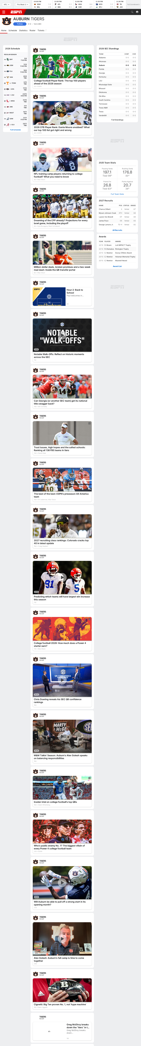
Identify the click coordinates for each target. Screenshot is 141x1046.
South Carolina (104, 100)
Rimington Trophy (122, 249)
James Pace (103, 221)
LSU (100, 81)
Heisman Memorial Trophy (125, 257)
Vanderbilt (103, 115)
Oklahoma (103, 92)
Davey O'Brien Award (123, 253)
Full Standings (117, 120)
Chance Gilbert (104, 209)
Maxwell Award (121, 261)
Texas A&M (103, 108)
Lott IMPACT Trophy (123, 245)
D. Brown (108, 245)
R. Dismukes (109, 249)
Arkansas (102, 61)
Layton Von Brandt (106, 217)
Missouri (102, 88)
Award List (117, 266)
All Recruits (117, 230)
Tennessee (103, 104)
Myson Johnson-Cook (107, 213)
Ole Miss (102, 96)
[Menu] (3, 12)
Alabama (102, 58)
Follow (20, 24)
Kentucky (102, 77)
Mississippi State (105, 85)
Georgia (102, 73)
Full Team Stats (117, 194)
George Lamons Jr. (106, 225)
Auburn (102, 65)
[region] (117, 84)
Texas (101, 112)
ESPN (16, 12)
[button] (132, 12)
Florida (101, 69)
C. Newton (109, 253)
